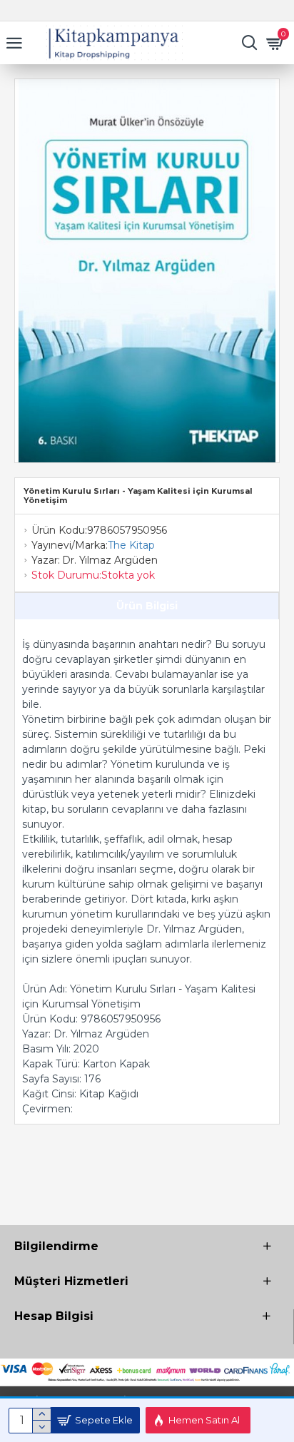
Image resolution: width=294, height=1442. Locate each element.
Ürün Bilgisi (147, 605)
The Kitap (131, 545)
